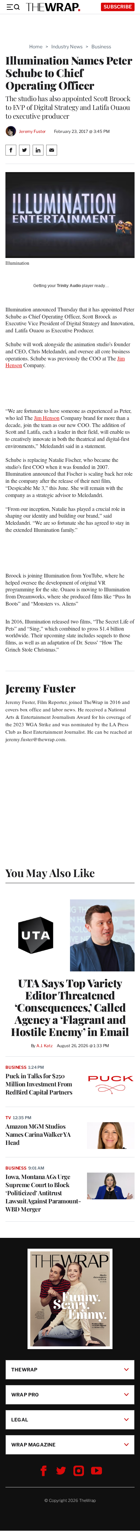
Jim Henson (46, 417)
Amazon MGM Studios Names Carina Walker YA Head (37, 1134)
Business (101, 46)
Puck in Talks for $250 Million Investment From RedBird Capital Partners (38, 1084)
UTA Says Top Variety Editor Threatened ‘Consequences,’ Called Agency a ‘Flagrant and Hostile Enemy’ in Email (70, 1007)
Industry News (67, 46)
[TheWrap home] (53, 7)
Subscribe (118, 6)
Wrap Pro (25, 1394)
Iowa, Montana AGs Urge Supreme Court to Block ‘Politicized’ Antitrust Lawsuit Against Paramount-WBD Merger (43, 1193)
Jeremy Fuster (32, 131)
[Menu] (12, 7)
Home (35, 46)
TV (8, 1117)
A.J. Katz (44, 1045)
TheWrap (24, 1369)
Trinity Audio (69, 285)
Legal (19, 1419)
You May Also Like (50, 872)
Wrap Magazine (33, 1444)
